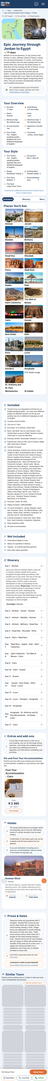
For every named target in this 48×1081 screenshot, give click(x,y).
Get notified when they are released (24, 965)
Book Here (38, 1072)
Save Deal (10, 1078)
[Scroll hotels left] (4, 880)
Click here (14, 957)
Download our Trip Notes (19, 92)
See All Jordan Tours (34, 983)
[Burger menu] (43, 4)
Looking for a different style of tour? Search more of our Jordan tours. (24, 191)
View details (14, 811)
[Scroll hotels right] (44, 880)
